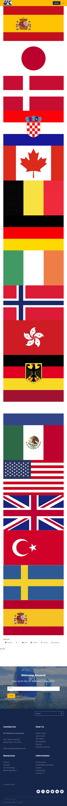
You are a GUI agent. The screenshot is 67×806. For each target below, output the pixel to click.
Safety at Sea (41, 733)
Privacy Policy (41, 762)
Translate (19, 802)
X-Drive (6, 762)
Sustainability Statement (45, 765)
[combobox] (47, 713)
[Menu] (63, 3)
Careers (38, 768)
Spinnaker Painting (43, 747)
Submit (11, 695)
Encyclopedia (41, 741)
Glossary (39, 744)
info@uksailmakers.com (17, 748)
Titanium (6, 765)
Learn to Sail (40, 736)
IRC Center (40, 739)
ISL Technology (9, 768)
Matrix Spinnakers (10, 770)
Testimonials (40, 770)
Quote (57, 3)
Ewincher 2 (40, 773)
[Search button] (61, 713)
